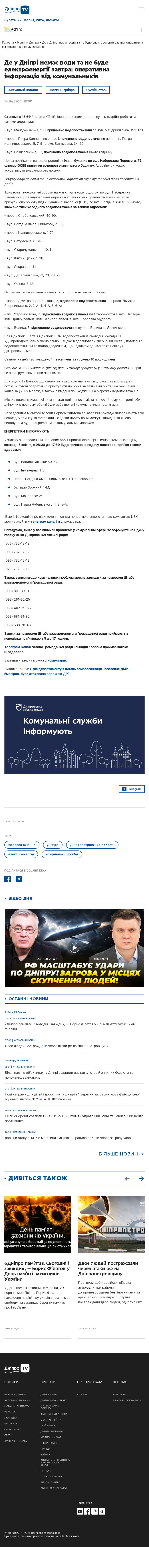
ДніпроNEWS (49, 1394)
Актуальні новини (23, 90)
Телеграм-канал (17, 647)
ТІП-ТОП (46, 1471)
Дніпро (53, 845)
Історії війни (50, 1443)
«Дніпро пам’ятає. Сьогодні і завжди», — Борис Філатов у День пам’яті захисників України (37, 1271)
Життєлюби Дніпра (54, 1414)
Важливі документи (127, 1400)
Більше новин (118, 1154)
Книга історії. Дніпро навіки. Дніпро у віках (55, 1462)
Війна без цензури (54, 1488)
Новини (11, 1382)
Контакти (119, 1394)
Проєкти (48, 1382)
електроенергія (21, 854)
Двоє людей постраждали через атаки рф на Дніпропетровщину (108, 1268)
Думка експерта (15, 1441)
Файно (45, 1454)
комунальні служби (62, 854)
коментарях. (58, 660)
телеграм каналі (44, 521)
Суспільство (96, 90)
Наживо (82, 1394)
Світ (7, 1435)
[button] (141, 1178)
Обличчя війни (51, 1420)
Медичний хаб (51, 1437)
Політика (10, 1418)
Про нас (120, 1382)
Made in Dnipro (51, 1476)
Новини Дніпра (28, 42)
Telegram (135, 789)
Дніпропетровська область (92, 845)
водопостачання (21, 845)
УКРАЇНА (9, 1412)
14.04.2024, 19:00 (18, 101)
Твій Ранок (48, 1425)
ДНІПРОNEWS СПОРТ (54, 1400)
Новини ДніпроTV (17, 1406)
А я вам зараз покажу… (50, 1407)
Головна (8, 42)
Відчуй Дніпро (51, 1482)
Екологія (10, 1423)
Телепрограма (89, 1382)
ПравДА (46, 1449)
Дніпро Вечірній (52, 1431)
